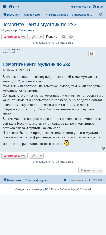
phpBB (44, 189)
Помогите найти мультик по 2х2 (38, 24)
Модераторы (27, 30)
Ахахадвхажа (11, 49)
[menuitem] (13, 7)
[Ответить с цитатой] (91, 54)
